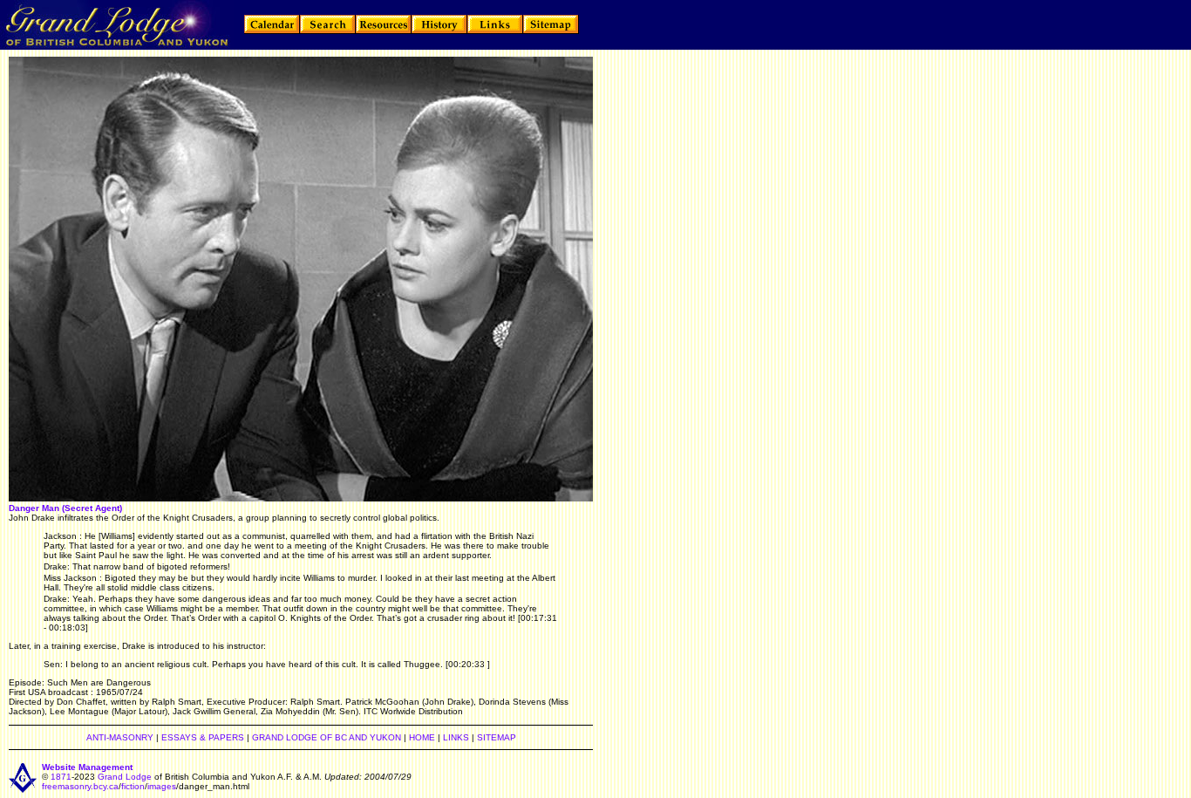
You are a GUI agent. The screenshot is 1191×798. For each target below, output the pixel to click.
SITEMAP (496, 737)
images (161, 786)
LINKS (456, 737)
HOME (422, 737)
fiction (133, 786)
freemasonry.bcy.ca (80, 786)
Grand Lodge (125, 776)
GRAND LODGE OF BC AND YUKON (326, 737)
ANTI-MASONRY (119, 737)
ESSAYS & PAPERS (202, 737)
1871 (61, 776)
